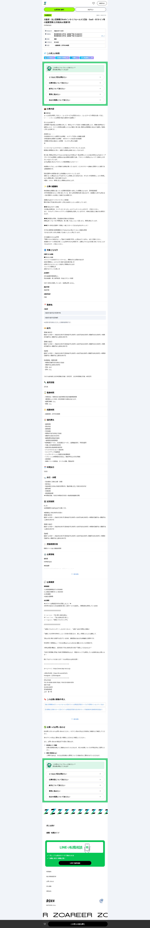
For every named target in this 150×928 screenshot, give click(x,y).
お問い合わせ (50, 881)
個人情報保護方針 (51, 876)
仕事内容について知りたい (59, 83)
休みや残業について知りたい (59, 100)
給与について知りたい (57, 89)
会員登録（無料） (59, 9)
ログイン (90, 9)
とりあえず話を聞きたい (58, 77)
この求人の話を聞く (78, 924)
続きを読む (76, 574)
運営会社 (48, 891)
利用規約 (48, 871)
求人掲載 (48, 886)
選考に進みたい (54, 94)
